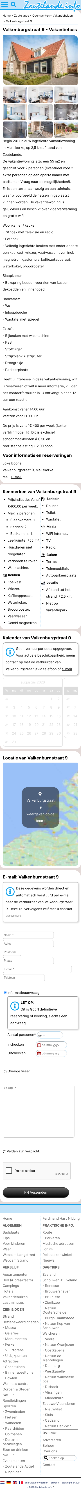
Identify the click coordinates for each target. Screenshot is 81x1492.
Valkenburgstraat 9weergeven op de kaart (41, 810)
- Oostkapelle (54, 1350)
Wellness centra (16, 1383)
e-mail (67, 669)
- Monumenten (15, 1339)
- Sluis (48, 1415)
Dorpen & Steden (16, 1389)
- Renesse (51, 1286)
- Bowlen (10, 1378)
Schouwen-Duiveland (60, 1280)
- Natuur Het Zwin (57, 1426)
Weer (7, 1249)
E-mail (16, 477)
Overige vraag (18, 1071)
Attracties (11, 1361)
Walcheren (51, 1333)
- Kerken (9, 1344)
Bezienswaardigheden (21, 1322)
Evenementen (14, 1461)
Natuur (8, 1395)
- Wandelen (12, 1423)
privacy (55, 1482)
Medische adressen (58, 1243)
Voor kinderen (14, 1243)
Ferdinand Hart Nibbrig (61, 1218)
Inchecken (16, 1044)
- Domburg (51, 1366)
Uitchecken (17, 1053)
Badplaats (11, 1232)
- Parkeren (51, 1238)
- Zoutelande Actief (18, 1466)
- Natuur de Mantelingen (53, 1358)
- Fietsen (10, 1417)
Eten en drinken (15, 1449)
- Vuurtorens (13, 1350)
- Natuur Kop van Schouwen (56, 1325)
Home (7, 1218)
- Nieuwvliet (52, 1409)
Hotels (8, 1291)
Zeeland (49, 1274)
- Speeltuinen (14, 1367)
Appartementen (15, 1274)
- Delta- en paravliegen (12, 1442)
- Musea (9, 1327)
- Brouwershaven (56, 1291)
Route (47, 1232)
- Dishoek (50, 1387)
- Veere (48, 1339)
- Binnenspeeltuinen (19, 1372)
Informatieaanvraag (23, 993)
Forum (48, 1249)
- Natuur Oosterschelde (54, 1310)
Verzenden (38, 1192)
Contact (49, 1465)
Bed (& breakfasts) (18, 1280)
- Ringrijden (12, 1472)
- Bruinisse (51, 1297)
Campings (11, 1286)
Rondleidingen (14, 1400)
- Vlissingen (52, 1392)
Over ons (50, 1451)
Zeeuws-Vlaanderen (59, 1403)
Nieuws (48, 1260)
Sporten (9, 1406)
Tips (6, 1238)
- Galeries (11, 1333)
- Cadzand (51, 1420)
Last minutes (13, 1302)
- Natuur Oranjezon (58, 1344)
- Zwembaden (14, 1412)
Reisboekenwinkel (57, 1255)
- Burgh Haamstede (58, 1318)
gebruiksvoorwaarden (36, 1482)
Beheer (48, 1445)
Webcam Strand (15, 1260)
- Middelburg (53, 1398)
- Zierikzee (51, 1302)
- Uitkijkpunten (15, 1355)
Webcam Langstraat (19, 1255)
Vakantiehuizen (15, 1297)
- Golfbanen (12, 1434)
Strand (8, 1316)
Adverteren (52, 1440)
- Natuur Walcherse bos (58, 1379)
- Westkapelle (54, 1371)
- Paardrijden (13, 1428)
